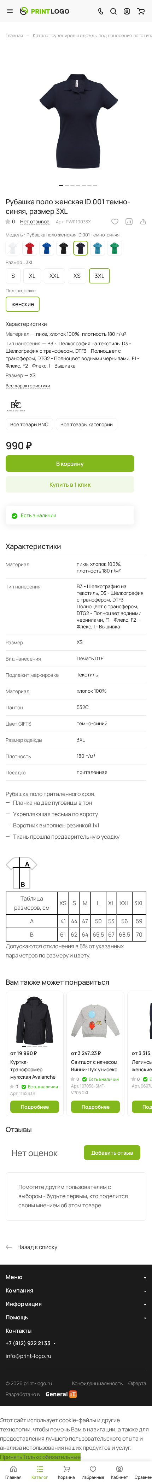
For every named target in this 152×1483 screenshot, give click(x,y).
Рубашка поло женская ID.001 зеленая (114, 248)
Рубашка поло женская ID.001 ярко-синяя (47, 248)
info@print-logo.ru (28, 1356)
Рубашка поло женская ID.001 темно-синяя (81, 248)
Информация (24, 1304)
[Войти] (127, 10)
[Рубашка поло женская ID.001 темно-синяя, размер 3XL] (78, 120)
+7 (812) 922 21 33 (28, 1343)
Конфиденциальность (97, 1383)
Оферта (137, 1383)
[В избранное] (114, 221)
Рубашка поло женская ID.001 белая (13, 248)
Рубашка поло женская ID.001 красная (30, 248)
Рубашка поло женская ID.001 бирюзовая (97, 248)
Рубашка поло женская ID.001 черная (64, 248)
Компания (19, 1290)
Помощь (17, 1317)
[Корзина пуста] (141, 10)
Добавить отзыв (112, 1152)
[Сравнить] (129, 221)
